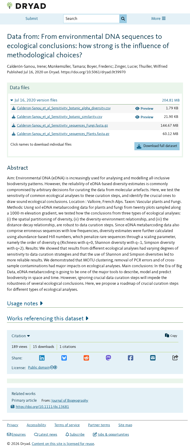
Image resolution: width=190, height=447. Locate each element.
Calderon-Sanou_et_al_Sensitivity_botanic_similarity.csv (59, 117)
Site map (125, 425)
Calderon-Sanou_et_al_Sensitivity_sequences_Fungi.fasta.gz (62, 126)
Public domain (39, 368)
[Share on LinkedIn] (41, 358)
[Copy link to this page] (175, 358)
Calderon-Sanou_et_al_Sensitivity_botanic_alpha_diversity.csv (64, 108)
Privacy (12, 425)
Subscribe (77, 435)
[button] (95, 100)
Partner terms (99, 425)
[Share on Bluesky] (64, 358)
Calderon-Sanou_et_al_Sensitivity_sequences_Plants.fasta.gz (63, 134)
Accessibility (36, 425)
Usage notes (22, 304)
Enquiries (19, 435)
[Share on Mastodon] (108, 358)
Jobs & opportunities (113, 435)
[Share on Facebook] (130, 358)
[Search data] (123, 18)
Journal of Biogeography (69, 401)
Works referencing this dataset (45, 319)
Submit (31, 19)
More (156, 19)
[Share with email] (152, 358)
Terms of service (67, 425)
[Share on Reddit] (86, 358)
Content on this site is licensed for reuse (63, 444)
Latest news (47, 435)
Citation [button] (19, 336)
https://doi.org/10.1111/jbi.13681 (42, 407)
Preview (147, 108)
